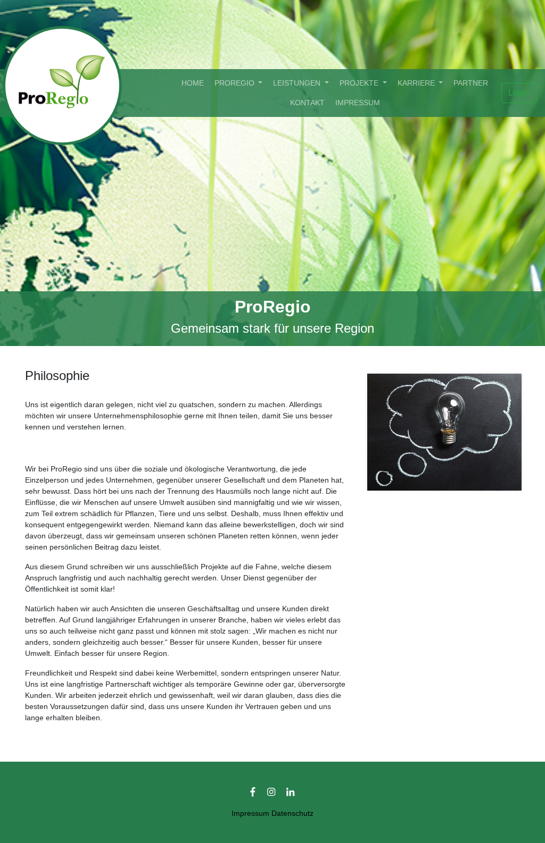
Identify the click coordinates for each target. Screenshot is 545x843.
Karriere (417, 83)
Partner (470, 83)
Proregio (235, 83)
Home (194, 82)
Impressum (357, 102)
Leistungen (298, 83)
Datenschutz (292, 813)
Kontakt (307, 102)
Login (519, 92)
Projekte (360, 83)
